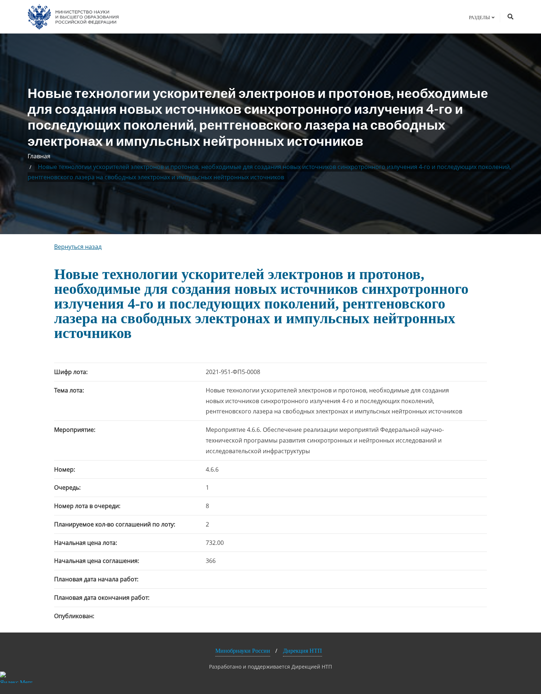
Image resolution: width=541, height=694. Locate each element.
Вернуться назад (78, 247)
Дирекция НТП (302, 650)
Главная (39, 156)
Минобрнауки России (242, 650)
